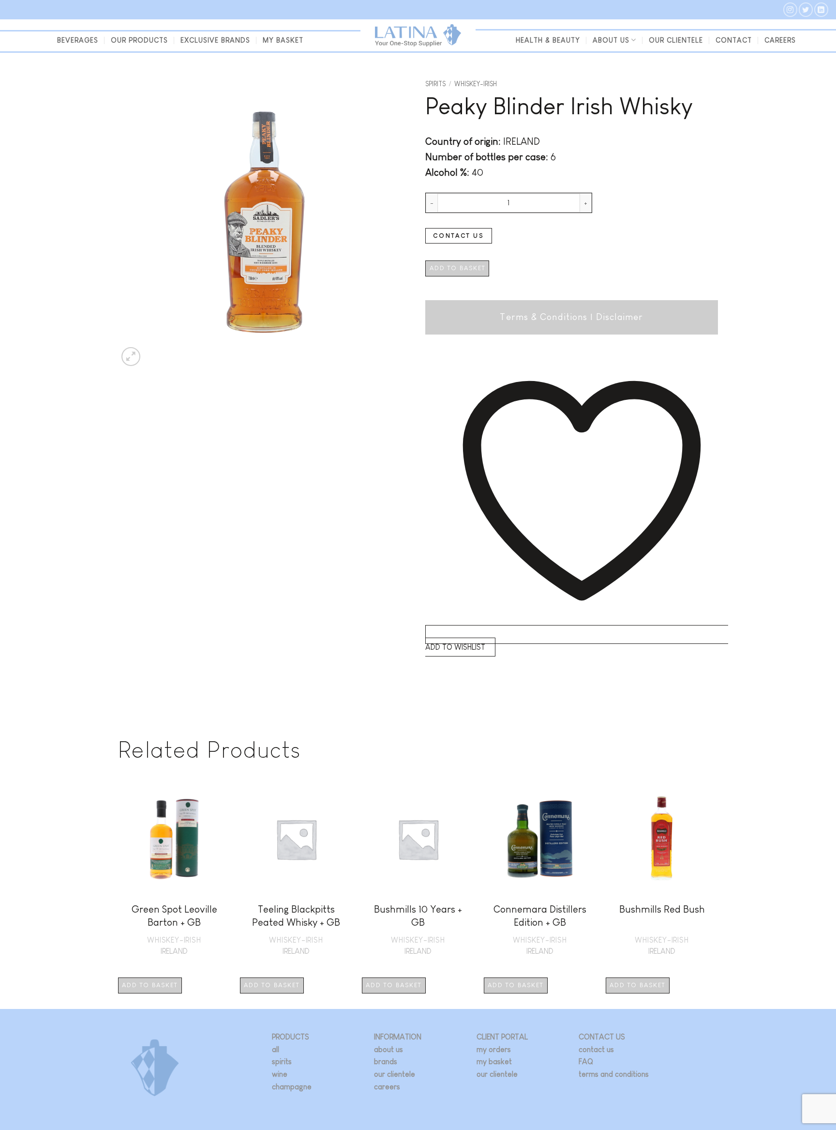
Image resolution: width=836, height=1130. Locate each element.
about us (388, 1049)
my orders (494, 1049)
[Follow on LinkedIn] (821, 9)
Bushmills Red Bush (662, 909)
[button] (130, 356)
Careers (780, 40)
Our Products (139, 40)
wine (279, 1074)
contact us (596, 1049)
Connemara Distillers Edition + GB (539, 915)
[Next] (717, 895)
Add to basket (457, 268)
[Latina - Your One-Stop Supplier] (418, 35)
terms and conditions (614, 1074)
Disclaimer (619, 317)
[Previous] (118, 895)
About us (611, 40)
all (275, 1049)
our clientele (676, 40)
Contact (734, 40)
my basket (283, 40)
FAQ (586, 1061)
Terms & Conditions (543, 317)
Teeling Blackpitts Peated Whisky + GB (296, 915)
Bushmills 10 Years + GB (418, 915)
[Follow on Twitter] (806, 9)
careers (387, 1087)
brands (385, 1061)
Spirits (435, 84)
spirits (282, 1061)
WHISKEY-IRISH (475, 84)
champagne (292, 1087)
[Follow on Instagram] (790, 9)
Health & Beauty (548, 40)
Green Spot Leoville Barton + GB (174, 915)
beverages (77, 40)
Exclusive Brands (215, 40)
